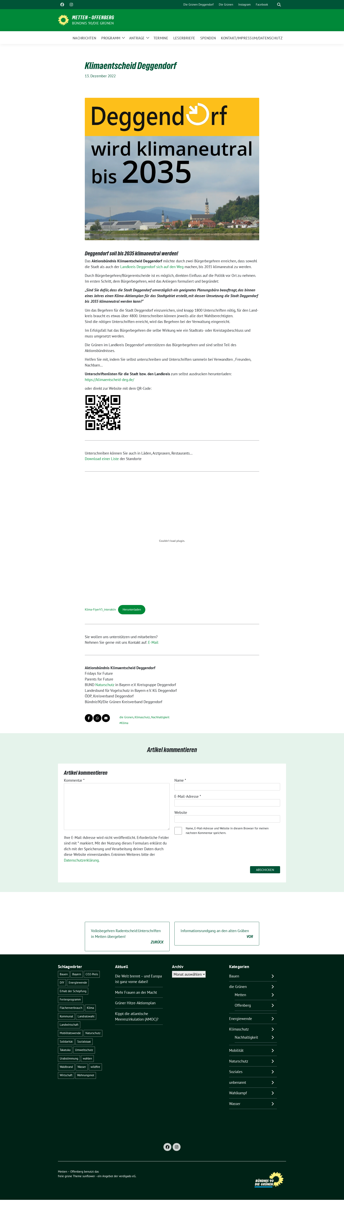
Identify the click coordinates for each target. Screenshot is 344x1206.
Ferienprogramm (70, 999)
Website (180, 812)
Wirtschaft (66, 1075)
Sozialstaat (84, 1041)
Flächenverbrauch (71, 1008)
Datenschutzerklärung (81, 860)
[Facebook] (62, 5)
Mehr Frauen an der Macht (136, 992)
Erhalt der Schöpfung (73, 991)
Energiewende (78, 982)
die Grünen (126, 717)
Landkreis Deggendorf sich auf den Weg (152, 266)
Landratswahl (86, 1016)
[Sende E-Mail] (106, 718)
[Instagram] (71, 5)
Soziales (235, 1071)
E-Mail (153, 642)
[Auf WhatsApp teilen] (97, 718)
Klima (124, 723)
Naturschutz (104, 684)
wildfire (95, 1067)
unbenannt (237, 1082)
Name (180, 780)
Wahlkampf (238, 1093)
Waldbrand (66, 1067)
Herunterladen (132, 609)
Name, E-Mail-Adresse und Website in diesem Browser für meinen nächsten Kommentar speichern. (227, 830)
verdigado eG (127, 1176)
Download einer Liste (102, 458)
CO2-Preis (92, 974)
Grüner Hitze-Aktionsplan (135, 1002)
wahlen (87, 1058)
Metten (240, 994)
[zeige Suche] (279, 5)
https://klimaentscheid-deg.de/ (109, 379)
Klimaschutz (142, 717)
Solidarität (66, 1041)
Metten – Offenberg (93, 17)
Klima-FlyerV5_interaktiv (100, 609)
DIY (62, 982)
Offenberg (243, 1005)
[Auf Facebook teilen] (89, 718)
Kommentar (74, 780)
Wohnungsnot (85, 1075)
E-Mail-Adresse (187, 796)
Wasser (81, 1067)
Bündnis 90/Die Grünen (93, 23)
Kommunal (66, 1016)
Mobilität (236, 1050)
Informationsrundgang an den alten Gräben (217, 933)
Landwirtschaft (69, 1025)
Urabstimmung (69, 1058)
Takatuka (65, 1050)
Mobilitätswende (70, 1033)
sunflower (88, 1176)
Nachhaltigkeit (160, 717)
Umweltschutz (84, 1050)
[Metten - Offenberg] (63, 19)
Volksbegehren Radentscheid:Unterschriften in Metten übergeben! (127, 936)
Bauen (64, 974)
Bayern (76, 974)
